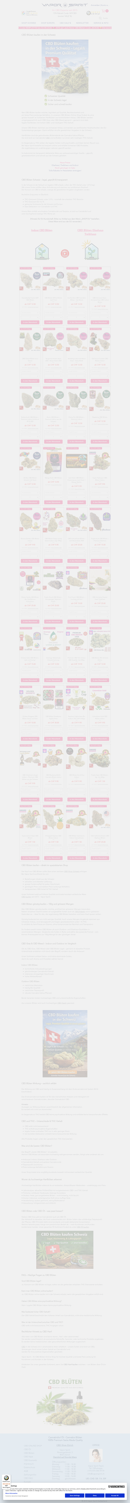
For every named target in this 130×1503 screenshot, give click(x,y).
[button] (91, 1444)
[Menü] (9, 1475)
